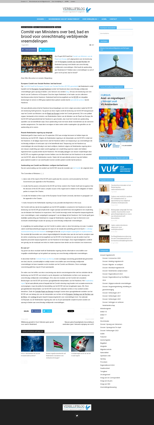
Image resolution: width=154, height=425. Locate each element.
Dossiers (23, 1)
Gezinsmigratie (105, 340)
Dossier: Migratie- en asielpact (112, 264)
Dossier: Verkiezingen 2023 (109, 330)
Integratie (103, 346)
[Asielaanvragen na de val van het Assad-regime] (82, 344)
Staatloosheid (105, 368)
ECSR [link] (76, 97)
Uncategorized (105, 375)
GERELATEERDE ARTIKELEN (32, 332)
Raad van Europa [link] (53, 113)
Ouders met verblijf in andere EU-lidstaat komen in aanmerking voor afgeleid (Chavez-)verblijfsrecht (121, 199)
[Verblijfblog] (77, 10)
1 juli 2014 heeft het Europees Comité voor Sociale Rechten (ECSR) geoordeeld (51, 86)
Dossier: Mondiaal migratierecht (113, 268)
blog (67, 92)
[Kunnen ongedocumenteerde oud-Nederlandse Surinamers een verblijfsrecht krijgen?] (57, 344)
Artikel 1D (103, 312)
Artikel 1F (103, 315)
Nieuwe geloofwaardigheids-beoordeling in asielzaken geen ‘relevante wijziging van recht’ (78, 323)
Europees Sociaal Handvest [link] (41, 89)
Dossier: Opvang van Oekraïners (111, 324)
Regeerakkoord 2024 (107, 365)
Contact (73, 1)
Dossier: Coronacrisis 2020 (111, 258)
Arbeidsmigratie (105, 308)
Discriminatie (104, 321)
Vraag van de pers (106, 381)
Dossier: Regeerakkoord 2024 (112, 274)
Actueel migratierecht (27, 27)
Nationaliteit (104, 353)
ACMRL (67, 1)
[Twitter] (77, 416)
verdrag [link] (33, 297)
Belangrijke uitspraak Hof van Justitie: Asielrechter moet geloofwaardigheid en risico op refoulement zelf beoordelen (121, 214)
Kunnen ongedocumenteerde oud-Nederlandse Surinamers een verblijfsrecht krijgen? (56, 355)
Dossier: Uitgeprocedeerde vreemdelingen (44, 27)
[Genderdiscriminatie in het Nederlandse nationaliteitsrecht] (104, 188)
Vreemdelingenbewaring (108, 387)
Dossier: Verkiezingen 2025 (111, 299)
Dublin (102, 334)
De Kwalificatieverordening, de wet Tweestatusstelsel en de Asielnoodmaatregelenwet (122, 238)
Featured (103, 337)
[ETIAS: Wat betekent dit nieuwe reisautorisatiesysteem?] (32, 344)
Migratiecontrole (105, 349)
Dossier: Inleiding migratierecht (112, 261)
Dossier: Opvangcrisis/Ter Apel (110, 327)
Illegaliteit (58, 27)
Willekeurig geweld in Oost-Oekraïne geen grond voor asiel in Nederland (37, 323)
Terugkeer (103, 371)
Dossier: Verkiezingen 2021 (111, 296)
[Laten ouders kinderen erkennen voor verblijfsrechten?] (104, 227)
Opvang (102, 359)
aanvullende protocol (78, 100)
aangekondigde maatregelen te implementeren (76, 231)
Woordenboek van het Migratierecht (39, 1)
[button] (130, 19)
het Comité (76, 168)
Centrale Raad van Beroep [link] (44, 291)
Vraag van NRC (105, 384)
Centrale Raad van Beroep (45, 259)
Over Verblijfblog (56, 1)
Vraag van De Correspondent (110, 378)
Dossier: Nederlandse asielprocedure (114, 271)
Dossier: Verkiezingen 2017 (111, 293)
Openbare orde (105, 356)
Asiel (101, 318)
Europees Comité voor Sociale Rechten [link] (73, 62)
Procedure (103, 362)
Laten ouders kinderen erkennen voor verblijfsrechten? (119, 227)
